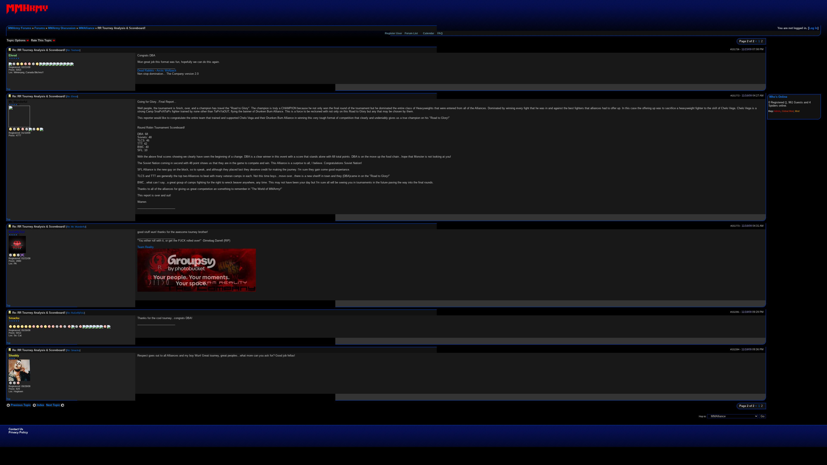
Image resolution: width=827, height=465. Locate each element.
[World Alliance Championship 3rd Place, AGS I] (69, 327)
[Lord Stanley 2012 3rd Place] (41, 65)
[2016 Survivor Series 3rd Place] (105, 327)
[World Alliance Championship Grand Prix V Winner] (18, 130)
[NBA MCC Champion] (87, 327)
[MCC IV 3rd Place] (53, 327)
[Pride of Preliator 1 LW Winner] (54, 65)
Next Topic (53, 405)
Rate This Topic (42, 40)
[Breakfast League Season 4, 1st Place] (84, 327)
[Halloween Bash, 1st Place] (91, 327)
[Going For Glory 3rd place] (34, 327)
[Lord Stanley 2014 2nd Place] (44, 65)
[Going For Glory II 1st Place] (18, 65)
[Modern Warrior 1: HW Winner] (101, 327)
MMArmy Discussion (62, 28)
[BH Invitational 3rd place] (22, 256)
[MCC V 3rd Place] (29, 65)
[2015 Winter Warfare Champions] (68, 65)
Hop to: (702, 416)
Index (40, 405)
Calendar (428, 33)
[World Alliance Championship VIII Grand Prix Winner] (48, 65)
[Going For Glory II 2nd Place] (18, 256)
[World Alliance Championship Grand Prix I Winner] (22, 327)
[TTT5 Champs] (22, 65)
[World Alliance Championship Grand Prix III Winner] (30, 327)
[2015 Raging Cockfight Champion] (98, 327)
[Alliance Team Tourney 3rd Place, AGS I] (61, 327)
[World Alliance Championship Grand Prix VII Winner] (45, 327)
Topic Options (16, 40)
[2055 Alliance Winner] (14, 327)
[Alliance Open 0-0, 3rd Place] (80, 327)
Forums (39, 28)
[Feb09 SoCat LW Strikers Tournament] (18, 327)
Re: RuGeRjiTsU (75, 313)
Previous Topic (20, 405)
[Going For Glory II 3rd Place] (42, 327)
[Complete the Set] (65, 65)
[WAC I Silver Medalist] (10, 384)
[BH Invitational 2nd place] (57, 327)
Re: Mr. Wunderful (76, 226)
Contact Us (16, 429)
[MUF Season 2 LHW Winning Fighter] (61, 65)
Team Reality (145, 247)
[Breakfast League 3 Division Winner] (34, 130)
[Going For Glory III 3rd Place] (49, 327)
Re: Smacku (73, 350)
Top (8, 89)
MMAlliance (86, 28)
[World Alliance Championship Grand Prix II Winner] (26, 327)
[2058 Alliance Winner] (10, 327)
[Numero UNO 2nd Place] (108, 327)
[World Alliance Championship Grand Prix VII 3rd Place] (26, 65)
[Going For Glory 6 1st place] (37, 65)
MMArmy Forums (19, 28)
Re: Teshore (73, 50)
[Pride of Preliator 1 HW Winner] (51, 65)
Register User (393, 33)
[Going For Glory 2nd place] (14, 65)
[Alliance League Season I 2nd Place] (33, 65)
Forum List (411, 33)
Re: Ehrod (72, 96)
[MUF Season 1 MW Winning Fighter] (58, 65)
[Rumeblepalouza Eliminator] (30, 130)
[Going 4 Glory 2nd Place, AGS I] (65, 327)
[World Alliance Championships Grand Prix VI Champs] (38, 327)
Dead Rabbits (145, 70)
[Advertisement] (742, 13)
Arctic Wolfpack (166, 70)
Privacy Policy (18, 432)
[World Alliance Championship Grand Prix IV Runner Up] (14, 130)
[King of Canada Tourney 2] (73, 327)
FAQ (440, 33)
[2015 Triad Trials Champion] (94, 327)
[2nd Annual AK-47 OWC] (10, 65)
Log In (813, 28)
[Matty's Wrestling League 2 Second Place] (72, 65)
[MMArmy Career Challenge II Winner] (10, 130)
